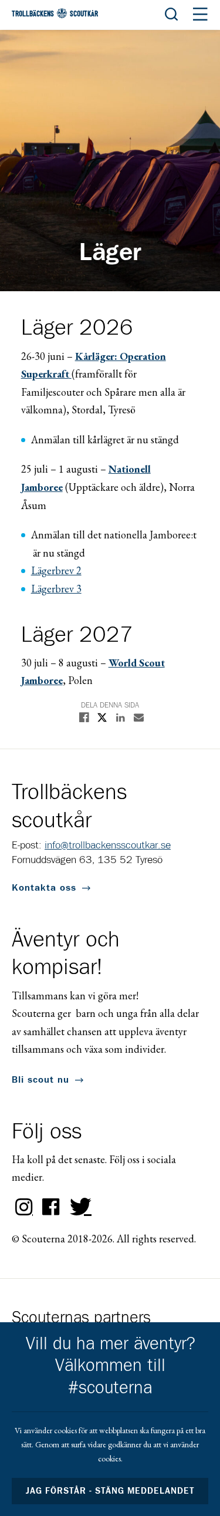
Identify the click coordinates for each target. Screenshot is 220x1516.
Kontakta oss (44, 887)
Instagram (24, 1207)
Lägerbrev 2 (56, 570)
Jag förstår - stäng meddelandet (110, 1491)
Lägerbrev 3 (56, 588)
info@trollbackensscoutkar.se (108, 845)
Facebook (51, 1207)
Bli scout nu (40, 1079)
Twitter (78, 1207)
